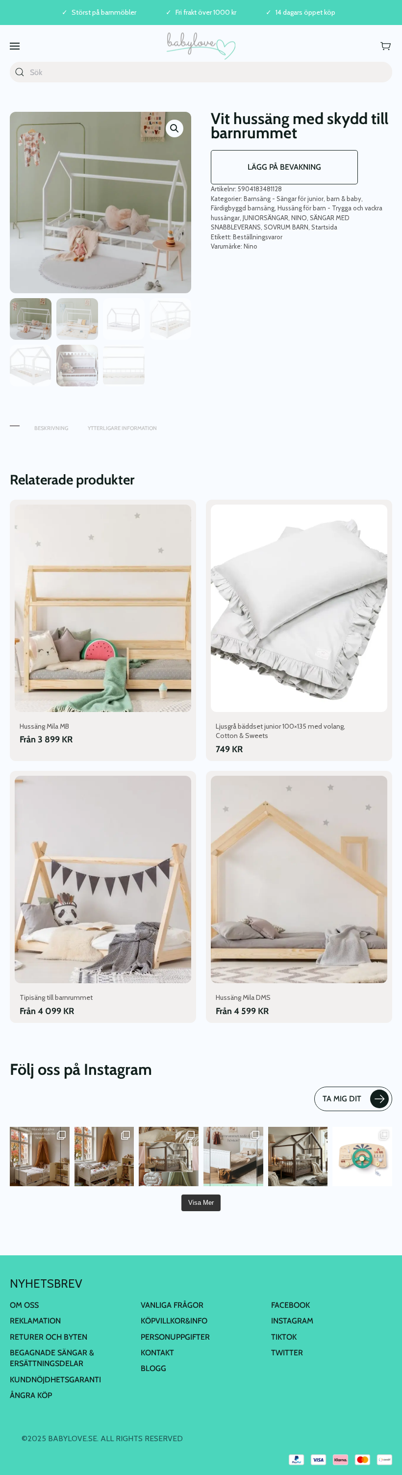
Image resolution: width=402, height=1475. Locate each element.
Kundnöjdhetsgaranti (55, 1379)
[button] (15, 46)
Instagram (292, 1320)
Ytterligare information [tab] (122, 428)
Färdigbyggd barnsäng (243, 208)
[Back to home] (201, 45)
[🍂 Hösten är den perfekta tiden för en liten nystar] (104, 1157)
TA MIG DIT (342, 1098)
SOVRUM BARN (286, 227)
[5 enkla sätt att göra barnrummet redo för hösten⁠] (233, 1157)
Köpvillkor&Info (174, 1320)
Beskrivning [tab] (51, 428)
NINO (299, 218)
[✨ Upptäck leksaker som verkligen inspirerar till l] (362, 1157)
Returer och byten (48, 1337)
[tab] (15, 423)
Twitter (287, 1352)
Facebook (290, 1305)
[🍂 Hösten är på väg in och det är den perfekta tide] (169, 1157)
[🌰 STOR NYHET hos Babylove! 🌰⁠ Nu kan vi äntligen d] (298, 1157)
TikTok (284, 1337)
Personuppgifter (175, 1337)
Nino (250, 246)
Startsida (324, 227)
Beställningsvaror (257, 237)
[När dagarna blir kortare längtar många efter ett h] (40, 1157)
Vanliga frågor (172, 1305)
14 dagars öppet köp (305, 12)
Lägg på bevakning (284, 167)
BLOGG (153, 1368)
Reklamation (35, 1320)
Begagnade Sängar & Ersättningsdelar (52, 1358)
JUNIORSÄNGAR (265, 218)
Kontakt (157, 1352)
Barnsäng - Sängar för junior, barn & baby (302, 199)
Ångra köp (31, 1395)
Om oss (24, 1305)
